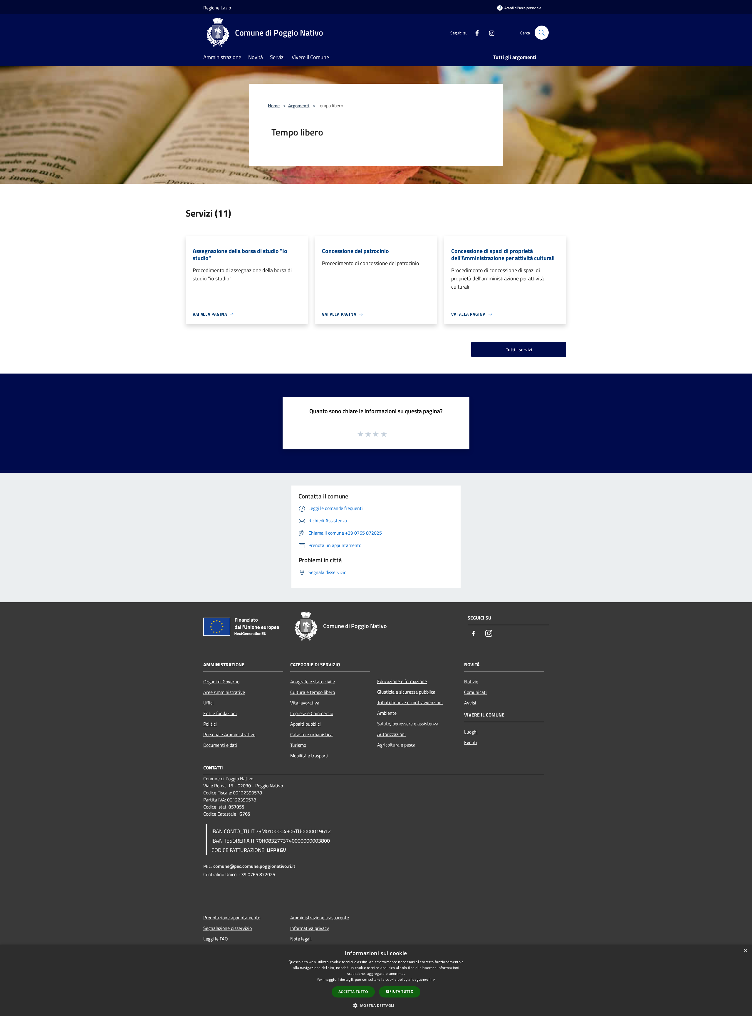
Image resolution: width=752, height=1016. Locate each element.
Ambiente (387, 713)
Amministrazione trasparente (319, 917)
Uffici (208, 702)
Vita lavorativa (304, 702)
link (432, 979)
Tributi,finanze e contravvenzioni (410, 702)
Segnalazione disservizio (227, 928)
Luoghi (471, 731)
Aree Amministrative (224, 692)
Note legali (301, 938)
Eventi (470, 742)
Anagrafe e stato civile (312, 681)
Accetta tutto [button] (353, 991)
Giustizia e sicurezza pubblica (406, 691)
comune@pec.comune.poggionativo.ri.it (254, 866)
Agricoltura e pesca (396, 744)
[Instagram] (489, 32)
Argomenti (298, 105)
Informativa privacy (309, 928)
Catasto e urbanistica (311, 734)
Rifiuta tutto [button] (400, 991)
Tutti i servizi (519, 349)
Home (274, 105)
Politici (210, 723)
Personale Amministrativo (229, 734)
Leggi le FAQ (215, 938)
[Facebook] (475, 32)
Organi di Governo (221, 681)
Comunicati (475, 692)
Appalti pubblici (305, 723)
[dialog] (376, 980)
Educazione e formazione (402, 681)
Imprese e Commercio (311, 713)
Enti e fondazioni (220, 713)
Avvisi (470, 702)
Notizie (471, 681)
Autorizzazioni (391, 734)
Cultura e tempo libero (312, 692)
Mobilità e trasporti (309, 755)
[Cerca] (542, 33)
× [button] (745, 951)
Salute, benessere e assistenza (407, 723)
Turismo (298, 745)
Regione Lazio (217, 7)
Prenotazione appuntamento (231, 917)
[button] (375, 1005)
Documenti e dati (220, 745)
